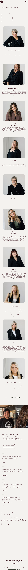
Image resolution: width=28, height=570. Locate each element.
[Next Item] (25, 416)
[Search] (4, 1)
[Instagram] (13, 95)
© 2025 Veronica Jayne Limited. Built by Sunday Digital (14, 569)
